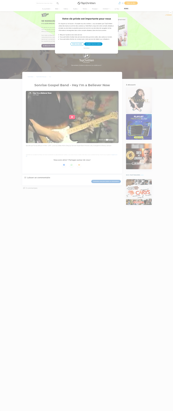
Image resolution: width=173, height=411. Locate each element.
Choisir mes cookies (77, 44)
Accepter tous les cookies (93, 44)
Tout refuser (86, 48)
